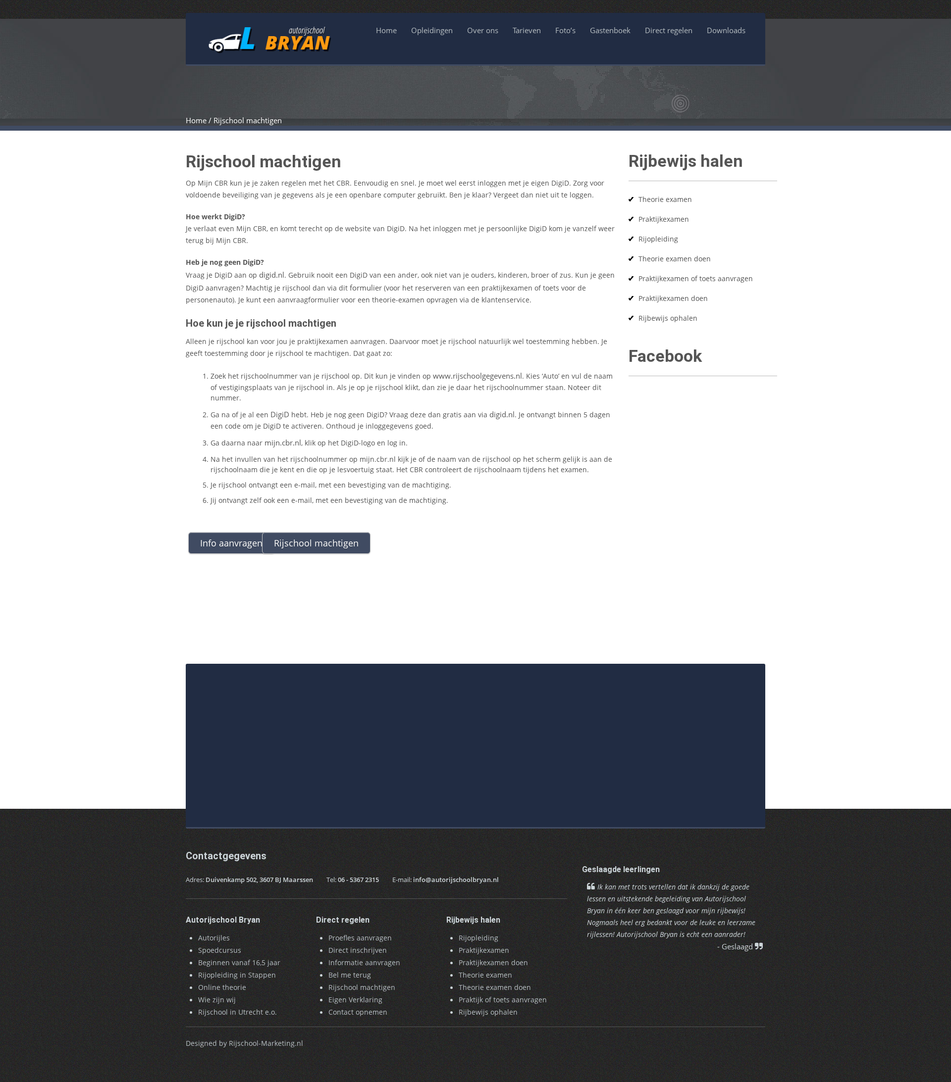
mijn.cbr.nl (282, 442)
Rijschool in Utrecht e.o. (237, 1012)
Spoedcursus (219, 950)
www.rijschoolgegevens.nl (477, 376)
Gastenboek (610, 30)
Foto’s (565, 30)
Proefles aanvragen (360, 937)
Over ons (482, 30)
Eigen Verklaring (355, 999)
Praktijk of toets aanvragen (503, 999)
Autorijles (214, 937)
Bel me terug (349, 975)
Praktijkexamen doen (673, 298)
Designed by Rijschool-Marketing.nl (244, 1043)
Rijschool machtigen (361, 987)
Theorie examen (665, 199)
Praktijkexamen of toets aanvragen (695, 278)
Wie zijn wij (217, 999)
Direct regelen (668, 30)
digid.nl (271, 275)
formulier (366, 288)
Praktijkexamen (663, 219)
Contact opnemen (357, 1012)
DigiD (279, 414)
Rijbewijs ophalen (667, 318)
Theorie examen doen (674, 258)
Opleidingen (432, 30)
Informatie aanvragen (364, 962)
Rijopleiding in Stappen (237, 975)
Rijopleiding (658, 239)
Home (386, 30)
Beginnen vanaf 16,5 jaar (239, 962)
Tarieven (527, 30)
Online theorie (222, 987)
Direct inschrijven (357, 950)
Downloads (726, 30)
